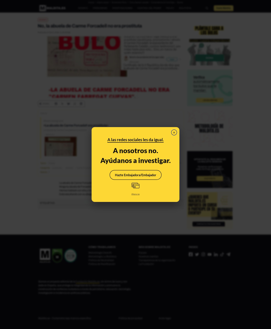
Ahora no (135, 194)
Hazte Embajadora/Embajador (135, 175)
